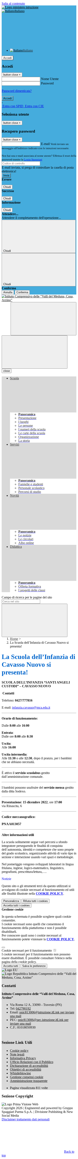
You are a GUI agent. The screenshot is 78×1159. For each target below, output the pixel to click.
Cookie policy (19, 1050)
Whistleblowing (20, 1073)
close (6, 370)
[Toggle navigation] (34, 352)
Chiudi (7, 187)
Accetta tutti (16, 905)
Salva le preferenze (34, 966)
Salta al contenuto (13, 3)
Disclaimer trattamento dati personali (26, 1119)
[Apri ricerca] (43, 318)
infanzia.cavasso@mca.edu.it (31, 707)
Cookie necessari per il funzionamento (27, 950)
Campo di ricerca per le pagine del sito (27, 597)
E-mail (45, 144)
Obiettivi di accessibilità (25, 1069)
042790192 (23, 1008)
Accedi (7, 57)
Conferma (22, 292)
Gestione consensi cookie (26, 1077)
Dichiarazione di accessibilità (29, 1065)
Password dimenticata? (17, 91)
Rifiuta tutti (35, 901)
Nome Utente (50, 79)
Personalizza (11, 901)
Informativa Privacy (23, 1058)
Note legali (17, 1054)
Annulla (7, 292)
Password (47, 83)
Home (14, 639)
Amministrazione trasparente (28, 1081)
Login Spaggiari (33, 159)
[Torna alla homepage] (39, 298)
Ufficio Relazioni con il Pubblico (31, 1062)
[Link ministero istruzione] (20, 7)
